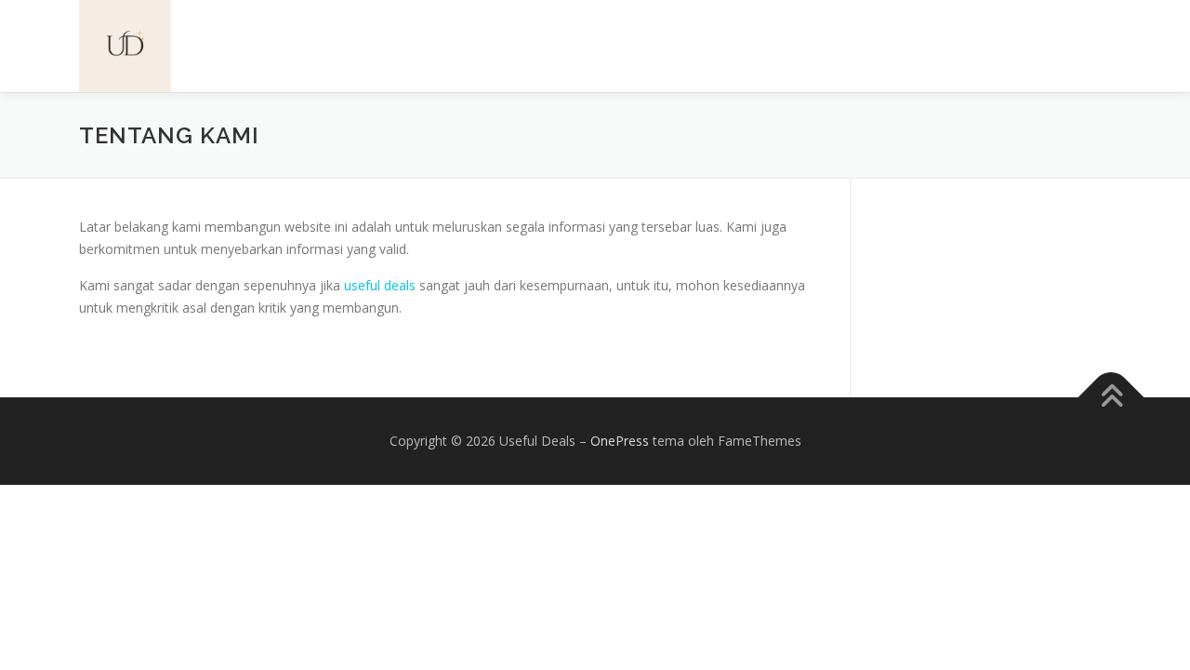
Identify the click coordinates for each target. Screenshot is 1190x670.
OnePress (619, 440)
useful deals (380, 285)
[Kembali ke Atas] (1111, 398)
